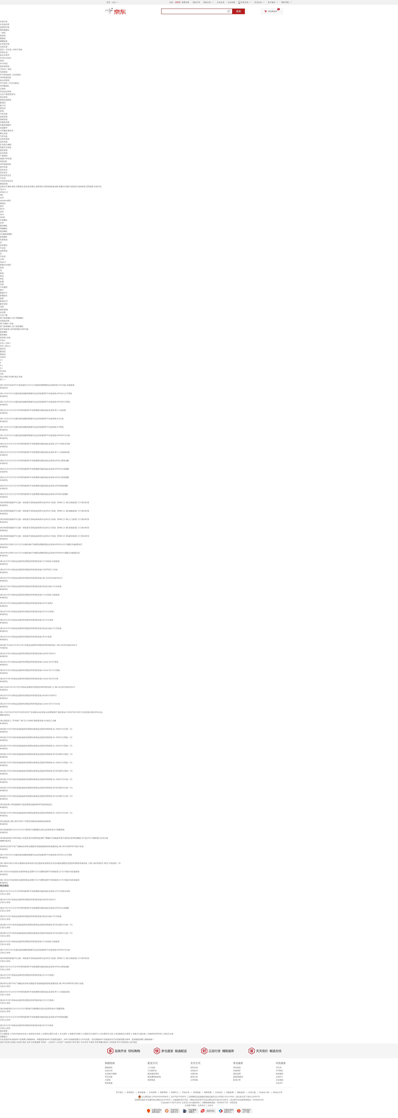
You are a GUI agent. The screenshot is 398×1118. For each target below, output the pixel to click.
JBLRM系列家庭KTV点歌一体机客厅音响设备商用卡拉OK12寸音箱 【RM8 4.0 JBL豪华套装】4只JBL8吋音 (44, 536)
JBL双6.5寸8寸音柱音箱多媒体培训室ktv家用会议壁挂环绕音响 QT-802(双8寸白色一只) (36, 788)
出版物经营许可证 (180, 1100)
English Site (264, 1092)
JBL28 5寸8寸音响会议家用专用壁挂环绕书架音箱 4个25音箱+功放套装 (30, 595)
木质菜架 (113, 1042)
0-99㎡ (3, 340)
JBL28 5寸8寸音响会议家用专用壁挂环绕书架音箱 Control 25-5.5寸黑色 (30, 670)
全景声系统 (4, 139)
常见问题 (108, 1077)
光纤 (2, 212)
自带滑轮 (3, 251)
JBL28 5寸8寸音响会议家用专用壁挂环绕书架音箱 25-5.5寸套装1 (27, 611)
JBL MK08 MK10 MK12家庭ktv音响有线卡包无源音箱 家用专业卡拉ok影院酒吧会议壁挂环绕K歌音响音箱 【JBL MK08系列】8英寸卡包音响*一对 (60, 863)
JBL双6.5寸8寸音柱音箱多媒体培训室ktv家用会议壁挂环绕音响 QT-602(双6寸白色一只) (36, 796)
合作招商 (152, 1092)
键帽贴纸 (3, 41)
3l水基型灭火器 (106, 1034)
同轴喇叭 (3, 228)
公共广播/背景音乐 (7, 94)
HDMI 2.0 (4, 192)
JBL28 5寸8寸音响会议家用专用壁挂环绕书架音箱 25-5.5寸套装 (26, 620)
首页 (2, 49)
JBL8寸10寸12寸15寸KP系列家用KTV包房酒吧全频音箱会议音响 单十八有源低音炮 (35, 452)
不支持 (3, 178)
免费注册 (185, 2)
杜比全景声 (4, 55)
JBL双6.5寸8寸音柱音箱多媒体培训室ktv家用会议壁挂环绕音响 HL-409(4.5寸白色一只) (36, 729)
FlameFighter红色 (19, 1034)
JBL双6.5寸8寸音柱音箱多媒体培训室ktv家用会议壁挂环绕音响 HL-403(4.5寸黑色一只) (36, 746)
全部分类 (3, 22)
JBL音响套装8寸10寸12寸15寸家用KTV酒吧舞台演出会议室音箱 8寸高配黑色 (32, 830)
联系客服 (108, 1083)
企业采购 (231, 2)
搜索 (238, 11)
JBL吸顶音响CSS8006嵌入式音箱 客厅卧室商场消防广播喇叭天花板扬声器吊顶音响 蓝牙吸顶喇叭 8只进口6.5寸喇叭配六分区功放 (54, 838)
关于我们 (119, 1092)
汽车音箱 (3, 114)
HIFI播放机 (4, 86)
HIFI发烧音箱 (5, 77)
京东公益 (252, 1092)
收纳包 (3, 35)
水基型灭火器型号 (90, 1034)
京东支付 (201, 1105)
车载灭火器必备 (139, 1034)
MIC (1, 195)
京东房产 (60, 1042)
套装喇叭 (3, 237)
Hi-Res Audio (5, 58)
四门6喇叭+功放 (6, 323)
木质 (2, 284)
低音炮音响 (4, 66)
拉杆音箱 (3, 142)
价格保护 (237, 1071)
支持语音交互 (5, 175)
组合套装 (3, 97)
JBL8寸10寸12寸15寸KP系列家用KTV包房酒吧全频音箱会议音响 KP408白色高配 (34, 494)
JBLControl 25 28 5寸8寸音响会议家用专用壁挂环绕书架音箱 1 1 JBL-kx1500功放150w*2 (37, 687)
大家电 (108, 1080)
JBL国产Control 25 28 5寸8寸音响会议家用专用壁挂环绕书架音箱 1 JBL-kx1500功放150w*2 (38, 645)
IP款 (2, 279)
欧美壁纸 (125, 1042)
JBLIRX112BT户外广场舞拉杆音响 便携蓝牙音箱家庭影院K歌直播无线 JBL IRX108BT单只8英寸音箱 (41, 846)
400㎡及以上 (5, 346)
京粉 (131, 1042)
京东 (126, 12)
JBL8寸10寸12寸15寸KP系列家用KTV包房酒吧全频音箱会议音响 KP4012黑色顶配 (34, 461)
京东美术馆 (4, 44)
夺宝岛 (279, 1067)
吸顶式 (3, 103)
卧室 (2, 298)
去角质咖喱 (35, 1042)
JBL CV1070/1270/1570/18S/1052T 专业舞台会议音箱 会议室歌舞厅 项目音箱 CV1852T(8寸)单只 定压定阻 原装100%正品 (51, 712)
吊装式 (3, 357)
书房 (2, 307)
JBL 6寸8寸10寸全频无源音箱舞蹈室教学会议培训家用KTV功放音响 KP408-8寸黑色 (35, 402)
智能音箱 (3, 119)
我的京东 (207, 2)
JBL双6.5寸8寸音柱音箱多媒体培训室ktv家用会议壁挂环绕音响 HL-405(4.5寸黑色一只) (36, 737)
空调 (96, 1042)
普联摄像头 (4, 30)
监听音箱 (3, 150)
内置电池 (3, 240)
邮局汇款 (194, 1077)
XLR (2, 198)
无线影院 (3, 72)
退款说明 (237, 1074)
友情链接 (197, 1092)
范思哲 (19, 1042)
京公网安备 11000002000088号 (155, 1097)
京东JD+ (279, 1083)
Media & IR (277, 1092)
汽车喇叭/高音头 (7, 131)
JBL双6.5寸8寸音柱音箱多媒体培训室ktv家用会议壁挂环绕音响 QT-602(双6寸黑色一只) (36, 754)
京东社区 (219, 1092)
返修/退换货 (238, 1077)
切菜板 (13, 1042)
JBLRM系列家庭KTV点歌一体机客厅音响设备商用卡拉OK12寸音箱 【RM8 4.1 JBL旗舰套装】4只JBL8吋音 (44, 511)
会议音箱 (3, 153)
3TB (1, 374)
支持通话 (3, 245)
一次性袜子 (51, 1042)
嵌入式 (3, 105)
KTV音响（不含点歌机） (10, 83)
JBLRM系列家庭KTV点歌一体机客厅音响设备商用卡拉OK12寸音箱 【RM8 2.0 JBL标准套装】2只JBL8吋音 (44, 528)
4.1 (1, 365)
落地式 (3, 354)
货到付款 (194, 1067)
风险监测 (230, 1092)
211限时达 (152, 1071)
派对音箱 (3, 167)
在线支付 (194, 1071)
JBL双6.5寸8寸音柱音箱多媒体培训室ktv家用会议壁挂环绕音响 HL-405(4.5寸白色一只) (36, 779)
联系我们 (130, 1092)
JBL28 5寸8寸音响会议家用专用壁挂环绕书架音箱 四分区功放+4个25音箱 (30, 628)
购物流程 (108, 1067)
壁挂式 (3, 108)
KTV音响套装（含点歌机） (11, 75)
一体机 (3, 33)
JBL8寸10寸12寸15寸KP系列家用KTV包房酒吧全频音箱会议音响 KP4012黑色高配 (34, 477)
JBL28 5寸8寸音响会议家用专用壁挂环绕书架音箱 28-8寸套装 (26, 637)
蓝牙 (2, 206)
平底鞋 (91, 1042)
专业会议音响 (5, 91)
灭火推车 (63, 1034)
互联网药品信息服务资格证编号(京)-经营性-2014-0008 (211, 1097)
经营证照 (233, 1103)
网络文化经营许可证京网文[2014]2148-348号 (209, 1100)
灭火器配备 (4, 1034)
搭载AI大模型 (5, 265)
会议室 (3, 312)
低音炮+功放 (5, 337)
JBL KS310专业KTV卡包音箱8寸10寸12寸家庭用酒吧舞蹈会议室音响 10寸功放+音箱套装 (37, 385)
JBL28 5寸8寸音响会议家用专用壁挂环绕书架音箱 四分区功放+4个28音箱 (30, 586)
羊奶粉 (43, 1042)
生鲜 (28, 1042)
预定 (135, 1042)
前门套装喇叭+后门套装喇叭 (11, 326)
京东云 (210, 1105)
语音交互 (3, 172)
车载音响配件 (5, 125)
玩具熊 (7, 1042)
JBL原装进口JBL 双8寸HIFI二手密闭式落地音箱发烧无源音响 (25, 821)
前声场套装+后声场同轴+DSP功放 (14, 329)
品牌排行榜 (4, 27)
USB (2, 259)
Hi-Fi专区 (4, 63)
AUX (2, 214)
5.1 (1, 368)
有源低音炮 (4, 321)
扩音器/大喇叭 (6, 145)
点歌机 (3, 89)
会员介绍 (108, 1071)
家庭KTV (3, 293)
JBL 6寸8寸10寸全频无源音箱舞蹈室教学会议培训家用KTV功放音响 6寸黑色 (32, 427)
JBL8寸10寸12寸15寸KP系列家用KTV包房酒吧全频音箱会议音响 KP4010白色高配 (34, 469)
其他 (2, 268)
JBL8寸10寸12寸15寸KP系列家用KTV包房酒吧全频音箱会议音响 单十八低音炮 (33, 410)
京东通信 (279, 1080)
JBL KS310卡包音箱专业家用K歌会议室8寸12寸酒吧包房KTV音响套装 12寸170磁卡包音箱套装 (39, 872)
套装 (2, 273)
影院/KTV (4, 301)
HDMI (2, 217)
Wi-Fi (2, 209)
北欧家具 (68, 1042)
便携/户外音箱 (6, 159)
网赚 (101, 1042)
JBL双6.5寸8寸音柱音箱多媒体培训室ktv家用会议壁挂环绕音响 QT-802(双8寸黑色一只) (36, 771)
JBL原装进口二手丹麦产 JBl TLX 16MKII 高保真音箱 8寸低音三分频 (28, 721)
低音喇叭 (3, 231)
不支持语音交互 (6, 181)
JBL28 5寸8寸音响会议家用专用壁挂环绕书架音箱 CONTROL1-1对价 (29, 570)
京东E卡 (279, 1077)
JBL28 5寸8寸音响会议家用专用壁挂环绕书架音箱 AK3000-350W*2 (28, 695)
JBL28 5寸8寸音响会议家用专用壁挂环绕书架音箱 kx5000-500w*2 (28, 653)
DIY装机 (279, 1071)
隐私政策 (241, 1092)
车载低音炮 (4, 122)
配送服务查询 (153, 1074)
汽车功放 (3, 136)
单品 (2, 276)
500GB (3, 371)
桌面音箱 (3, 117)
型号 (119, 1042)
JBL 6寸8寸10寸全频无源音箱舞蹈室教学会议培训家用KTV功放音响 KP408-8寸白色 (35, 435)
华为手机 (84, 1042)
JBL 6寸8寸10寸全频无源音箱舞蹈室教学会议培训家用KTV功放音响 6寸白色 (32, 419)
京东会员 (220, 2)
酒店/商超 (4, 310)
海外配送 (151, 1080)
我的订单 (196, 2)
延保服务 (279, 1074)
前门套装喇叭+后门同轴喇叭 (11, 318)
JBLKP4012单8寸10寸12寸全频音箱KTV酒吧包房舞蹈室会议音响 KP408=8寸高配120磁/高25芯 (40, 553)
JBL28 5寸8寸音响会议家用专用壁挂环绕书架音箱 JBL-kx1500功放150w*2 (31, 578)
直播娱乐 (3, 296)
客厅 (2, 290)
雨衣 (74, 1042)
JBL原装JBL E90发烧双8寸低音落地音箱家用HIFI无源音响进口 (26, 804)
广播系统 (3, 156)
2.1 (1, 360)
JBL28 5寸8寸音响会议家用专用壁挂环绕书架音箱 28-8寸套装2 (26, 603)
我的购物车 (272, 11)
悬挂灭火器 (168, 1034)
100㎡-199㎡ (5, 343)
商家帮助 (163, 1092)
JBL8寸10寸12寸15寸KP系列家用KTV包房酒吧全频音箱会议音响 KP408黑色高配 (34, 486)
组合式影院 (4, 80)
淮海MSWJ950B (155, 1034)
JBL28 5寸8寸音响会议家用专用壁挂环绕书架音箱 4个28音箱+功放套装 (30, 561)
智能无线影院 (5, 100)
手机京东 (244, 2)
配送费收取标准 (154, 1077)
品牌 (2, 1042)
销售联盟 (208, 1092)
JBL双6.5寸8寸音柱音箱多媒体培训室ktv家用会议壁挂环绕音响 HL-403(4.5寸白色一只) (36, 813)
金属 (2, 282)
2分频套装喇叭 (6, 234)
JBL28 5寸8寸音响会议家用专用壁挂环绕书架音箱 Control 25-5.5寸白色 (30, 704)
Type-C (3, 189)
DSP (2, 223)
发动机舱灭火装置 (122, 1034)
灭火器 (8, 49)
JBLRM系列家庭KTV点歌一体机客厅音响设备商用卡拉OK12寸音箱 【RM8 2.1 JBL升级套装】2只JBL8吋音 (44, 502)
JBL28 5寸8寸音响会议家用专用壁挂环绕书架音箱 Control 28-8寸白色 (29, 679)
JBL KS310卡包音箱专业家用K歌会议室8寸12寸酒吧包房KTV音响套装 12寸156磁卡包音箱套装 (39, 880)
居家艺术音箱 (5, 147)
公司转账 (194, 1080)
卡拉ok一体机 (5, 69)
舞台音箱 (3, 133)
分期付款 (194, 1074)
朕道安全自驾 (34, 1034)
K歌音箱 (3, 161)
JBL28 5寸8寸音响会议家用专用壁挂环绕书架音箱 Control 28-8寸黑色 (29, 662)
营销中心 (174, 1092)
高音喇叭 (3, 226)
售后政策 (237, 1067)
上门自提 (151, 1067)
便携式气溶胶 (75, 1034)
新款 (24, 1042)
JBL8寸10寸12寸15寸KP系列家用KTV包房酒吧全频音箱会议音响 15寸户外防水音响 (35, 444)
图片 (78, 1042)
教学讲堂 (3, 304)
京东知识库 (4, 24)
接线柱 (3, 203)
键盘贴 (3, 38)
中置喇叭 (3, 220)
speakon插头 (5, 200)
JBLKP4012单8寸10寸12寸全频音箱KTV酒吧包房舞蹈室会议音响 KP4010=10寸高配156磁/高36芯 (41, 544)
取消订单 (237, 1080)
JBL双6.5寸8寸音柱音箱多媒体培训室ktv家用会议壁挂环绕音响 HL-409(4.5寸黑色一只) (36, 762)
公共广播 (3, 315)
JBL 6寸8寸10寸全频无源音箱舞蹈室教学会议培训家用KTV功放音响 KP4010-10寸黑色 (36, 393)
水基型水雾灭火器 (49, 1034)
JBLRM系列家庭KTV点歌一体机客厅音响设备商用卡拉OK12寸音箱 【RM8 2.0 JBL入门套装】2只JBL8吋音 (44, 519)
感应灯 (106, 1042)
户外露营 (3, 287)
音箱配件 (3, 128)
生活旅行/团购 (111, 1074)
